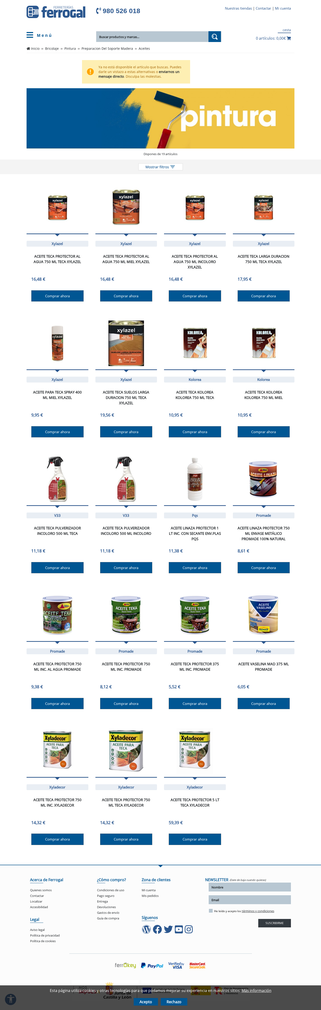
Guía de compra (108, 918)
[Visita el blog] (147, 932)
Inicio (35, 48)
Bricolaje (52, 48)
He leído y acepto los (244, 911)
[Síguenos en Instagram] (189, 932)
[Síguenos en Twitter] (169, 932)
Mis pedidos (150, 896)
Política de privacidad (45, 935)
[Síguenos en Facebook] (158, 932)
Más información (256, 990)
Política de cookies (43, 941)
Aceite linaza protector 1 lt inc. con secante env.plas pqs (195, 533)
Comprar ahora (57, 296)
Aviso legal (37, 930)
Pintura (70, 48)
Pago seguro (105, 896)
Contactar (263, 8)
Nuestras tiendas (238, 8)
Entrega (102, 901)
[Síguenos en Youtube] (179, 932)
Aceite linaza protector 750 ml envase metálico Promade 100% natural (264, 533)
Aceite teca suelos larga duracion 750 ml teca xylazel (126, 397)
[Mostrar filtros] (160, 166)
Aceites (144, 48)
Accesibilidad (39, 907)
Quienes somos (41, 890)
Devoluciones (106, 907)
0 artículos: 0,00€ (271, 38)
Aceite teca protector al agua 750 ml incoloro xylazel (195, 261)
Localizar (36, 901)
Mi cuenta (283, 8)
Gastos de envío (108, 913)
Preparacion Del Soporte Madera (107, 48)
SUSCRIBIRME (275, 923)
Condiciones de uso (110, 890)
